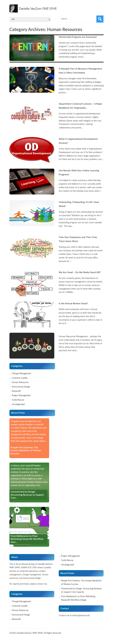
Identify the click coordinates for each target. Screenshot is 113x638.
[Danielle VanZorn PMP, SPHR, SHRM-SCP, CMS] (33, 8)
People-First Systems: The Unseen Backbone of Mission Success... (26, 450)
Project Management (21, 396)
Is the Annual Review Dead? (73, 303)
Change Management (21, 374)
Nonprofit (16, 391)
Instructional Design (21, 387)
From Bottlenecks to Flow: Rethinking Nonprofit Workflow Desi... (27, 539)
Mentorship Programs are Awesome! (78, 37)
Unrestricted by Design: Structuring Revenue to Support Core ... (27, 495)
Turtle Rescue (18, 400)
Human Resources (20, 382)
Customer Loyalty (20, 378)
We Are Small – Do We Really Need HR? (80, 272)
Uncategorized (18, 404)
